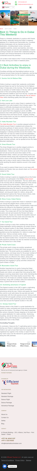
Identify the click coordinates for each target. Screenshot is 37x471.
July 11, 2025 (8, 28)
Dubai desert (29, 179)
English (6, 7)
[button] (30, 7)
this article (33, 169)
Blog (1, 28)
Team (14, 28)
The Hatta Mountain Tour (8, 124)
